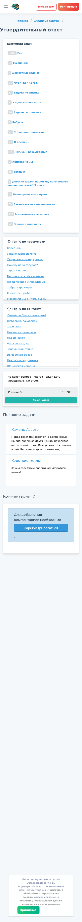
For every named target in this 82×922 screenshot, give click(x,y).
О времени (19, 142)
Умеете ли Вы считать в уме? (26, 298)
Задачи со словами (25, 112)
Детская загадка (18, 343)
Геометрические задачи (28, 194)
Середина (14, 247)
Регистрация (68, 6)
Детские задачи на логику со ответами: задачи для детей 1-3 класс (37, 183)
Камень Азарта (24, 430)
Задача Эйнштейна (20, 348)
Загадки (17, 171)
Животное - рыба (18, 293)
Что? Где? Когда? (24, 82)
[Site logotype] (15, 7)
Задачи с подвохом (25, 224)
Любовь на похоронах (22, 320)
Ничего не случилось (21, 332)
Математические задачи (29, 214)
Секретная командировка (25, 259)
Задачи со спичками (25, 102)
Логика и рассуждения (28, 151)
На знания (18, 62)
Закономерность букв (22, 253)
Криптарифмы (21, 161)
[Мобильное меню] (6, 7)
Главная (22, 20)
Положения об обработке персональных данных (43, 893)
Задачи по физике (24, 92)
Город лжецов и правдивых (26, 281)
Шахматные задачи (24, 72)
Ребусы (16, 122)
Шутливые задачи (46, 20)
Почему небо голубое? (22, 264)
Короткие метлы (26, 461)
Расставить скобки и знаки (25, 276)
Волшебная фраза (19, 354)
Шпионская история (21, 365)
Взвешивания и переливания (32, 204)
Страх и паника (17, 270)
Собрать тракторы (19, 287)
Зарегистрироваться (41, 528)
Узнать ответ (41, 400)
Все (15, 53)
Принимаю (29, 910)
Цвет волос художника (22, 360)
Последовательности (26, 132)
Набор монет (16, 337)
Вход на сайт (46, 6)
